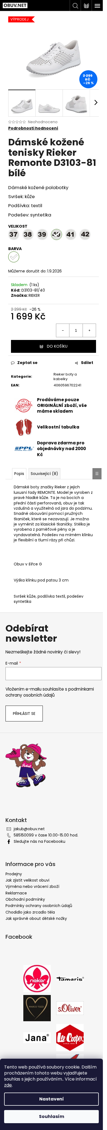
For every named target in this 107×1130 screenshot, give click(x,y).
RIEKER (34, 295)
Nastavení (51, 1099)
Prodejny (13, 874)
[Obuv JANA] (37, 1037)
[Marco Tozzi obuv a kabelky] (37, 1008)
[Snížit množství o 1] (62, 330)
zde (8, 1085)
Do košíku (57, 346)
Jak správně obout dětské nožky (36, 918)
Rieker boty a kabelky (65, 376)
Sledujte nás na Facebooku (39, 841)
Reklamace (16, 893)
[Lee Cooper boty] (70, 1037)
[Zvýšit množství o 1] (89, 330)
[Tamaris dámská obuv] (70, 978)
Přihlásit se (24, 713)
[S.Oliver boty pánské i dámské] (70, 1008)
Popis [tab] (19, 473)
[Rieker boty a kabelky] (37, 978)
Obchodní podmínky (25, 899)
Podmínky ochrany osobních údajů (38, 905)
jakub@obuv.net (29, 829)
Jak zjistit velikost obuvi (27, 880)
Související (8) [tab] (44, 473)
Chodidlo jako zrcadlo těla (30, 912)
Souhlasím (51, 1116)
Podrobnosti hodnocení (33, 128)
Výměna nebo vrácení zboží (32, 886)
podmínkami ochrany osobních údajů (49, 692)
